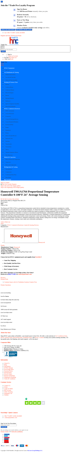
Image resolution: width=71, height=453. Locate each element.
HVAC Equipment (9, 68)
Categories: (4, 225)
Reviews (3, 277)
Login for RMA (8, 388)
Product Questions (6, 285)
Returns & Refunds (9, 375)
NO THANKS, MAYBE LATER (23, 29)
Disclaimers (7, 366)
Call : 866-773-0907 (10, 32)
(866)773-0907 (12, 274)
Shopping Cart (8, 393)
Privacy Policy (8, 374)
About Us (7, 363)
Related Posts (4, 279)
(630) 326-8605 (20, 32)
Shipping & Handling (10, 377)
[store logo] (14, 44)
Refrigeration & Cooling (10, 167)
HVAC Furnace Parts (6, 337)
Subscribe (3, 427)
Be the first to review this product (10, 199)
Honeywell (42, 242)
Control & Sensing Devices (31, 225)
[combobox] (9, 49)
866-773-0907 (8, 416)
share (2, 223)
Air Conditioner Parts (61, 336)
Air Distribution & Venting (11, 72)
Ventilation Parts (27, 337)
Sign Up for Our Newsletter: (8, 423)
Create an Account (13, 56)
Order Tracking (8, 392)
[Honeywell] (21, 242)
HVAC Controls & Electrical (12, 108)
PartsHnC (38, 257)
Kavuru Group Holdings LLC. (35, 450)
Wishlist (6, 395)
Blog (5, 365)
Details (3, 245)
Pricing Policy (8, 372)
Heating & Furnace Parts (11, 82)
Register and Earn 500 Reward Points (11, 35)
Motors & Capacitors (10, 157)
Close (2, 63)
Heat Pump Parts (17, 337)
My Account (7, 179)
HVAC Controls (39, 337)
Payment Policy (8, 371)
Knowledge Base (9, 369)
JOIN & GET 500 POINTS (8, 29)
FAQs (5, 387)
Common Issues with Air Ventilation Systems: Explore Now (20, 282)
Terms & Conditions (9, 379)
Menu (2, 65)
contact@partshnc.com (25, 274)
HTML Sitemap (8, 368)
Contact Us (7, 385)
